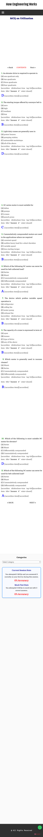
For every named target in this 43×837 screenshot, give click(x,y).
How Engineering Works (21, 4)
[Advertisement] (21, 42)
